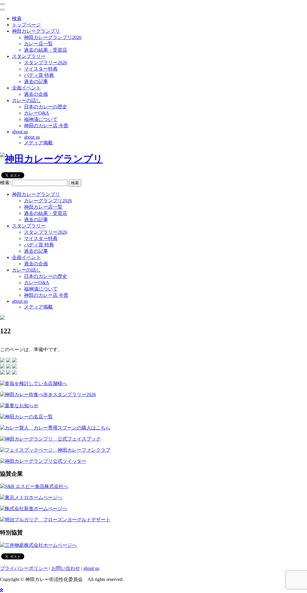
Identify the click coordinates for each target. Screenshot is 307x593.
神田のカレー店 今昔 (46, 125)
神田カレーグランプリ (36, 194)
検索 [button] (17, 18)
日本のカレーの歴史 (45, 106)
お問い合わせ (65, 568)
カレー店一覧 (38, 43)
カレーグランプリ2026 (48, 200)
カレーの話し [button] (26, 100)
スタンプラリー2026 (45, 62)
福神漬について (41, 119)
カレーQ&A (36, 113)
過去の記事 (36, 81)
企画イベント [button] (26, 87)
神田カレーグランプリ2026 (53, 37)
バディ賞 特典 (39, 75)
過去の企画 (36, 94)
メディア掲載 (38, 142)
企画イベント (26, 257)
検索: (5, 182)
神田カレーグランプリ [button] (36, 31)
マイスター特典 (41, 68)
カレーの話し (26, 269)
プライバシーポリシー (24, 568)
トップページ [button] (26, 24)
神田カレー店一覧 (43, 206)
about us (32, 137)
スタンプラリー (29, 225)
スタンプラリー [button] (29, 56)
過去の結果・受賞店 (45, 50)
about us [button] (20, 131)
